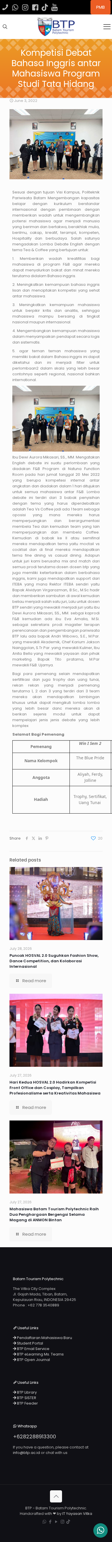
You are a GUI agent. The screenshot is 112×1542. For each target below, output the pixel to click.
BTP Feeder (27, 1403)
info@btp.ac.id (26, 1452)
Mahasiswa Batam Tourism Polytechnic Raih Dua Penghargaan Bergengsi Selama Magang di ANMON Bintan (54, 1214)
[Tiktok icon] (68, 1522)
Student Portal (29, 1343)
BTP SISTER (26, 1398)
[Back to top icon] (56, 1496)
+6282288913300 (34, 1436)
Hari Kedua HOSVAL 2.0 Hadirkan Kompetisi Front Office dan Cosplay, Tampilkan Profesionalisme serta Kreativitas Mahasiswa (55, 1087)
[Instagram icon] (62, 1522)
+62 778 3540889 (43, 1305)
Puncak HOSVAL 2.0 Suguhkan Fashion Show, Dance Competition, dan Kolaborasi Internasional (54, 961)
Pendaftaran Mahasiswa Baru (44, 1337)
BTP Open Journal (33, 1359)
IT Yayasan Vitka (77, 1513)
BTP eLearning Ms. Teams (40, 1354)
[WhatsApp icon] (44, 1522)
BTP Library (26, 1392)
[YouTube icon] (56, 1522)
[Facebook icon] (50, 1522)
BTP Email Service (32, 1348)
